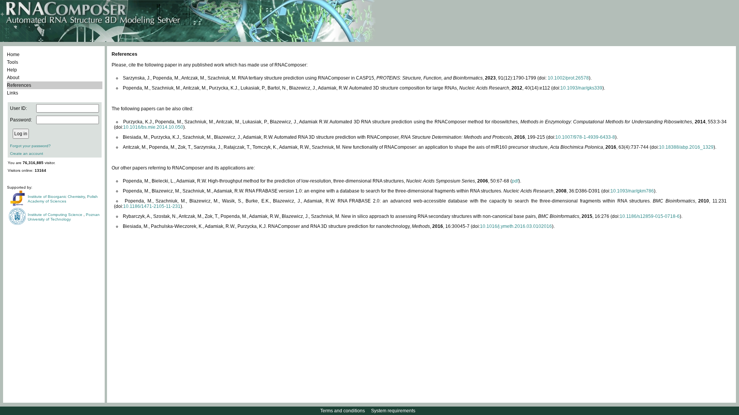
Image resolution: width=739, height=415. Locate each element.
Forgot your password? (30, 146)
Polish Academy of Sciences (63, 198)
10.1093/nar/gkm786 (632, 191)
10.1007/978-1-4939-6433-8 (585, 137)
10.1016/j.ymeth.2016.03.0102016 (516, 226)
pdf (515, 181)
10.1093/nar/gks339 (581, 88)
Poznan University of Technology (64, 216)
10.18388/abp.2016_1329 (686, 147)
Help (12, 70)
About (13, 77)
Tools (12, 62)
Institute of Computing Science (56, 214)
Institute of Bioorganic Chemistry (56, 196)
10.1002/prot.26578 (568, 78)
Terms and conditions (342, 410)
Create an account (26, 153)
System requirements (393, 410)
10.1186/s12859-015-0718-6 (650, 216)
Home (13, 54)
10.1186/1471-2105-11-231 (152, 206)
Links (12, 93)
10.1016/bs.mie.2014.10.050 (153, 127)
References (19, 85)
